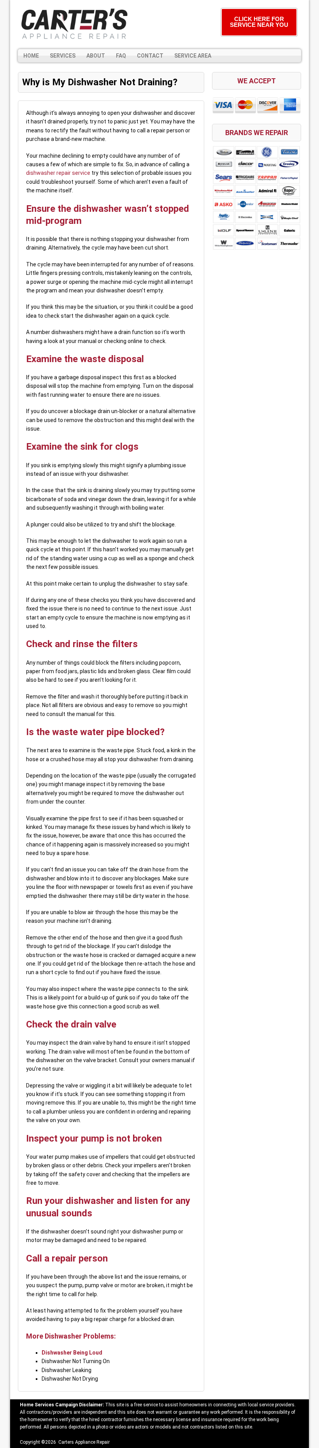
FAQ (121, 56)
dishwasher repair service (58, 173)
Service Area (192, 56)
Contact (150, 56)
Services (62, 56)
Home (31, 56)
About (95, 56)
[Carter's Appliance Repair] (74, 24)
